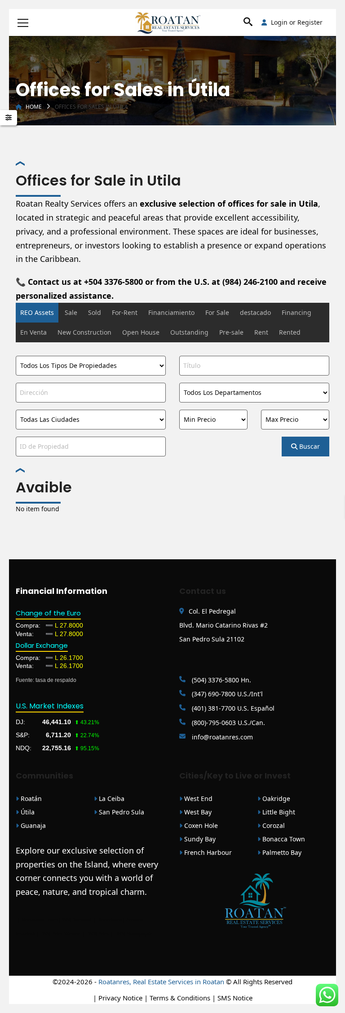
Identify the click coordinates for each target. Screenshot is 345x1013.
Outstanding (189, 332)
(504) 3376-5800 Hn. (220, 680)
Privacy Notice (120, 997)
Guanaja (32, 825)
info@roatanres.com (221, 737)
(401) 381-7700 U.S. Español (232, 708)
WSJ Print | (101, 933)
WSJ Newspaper (134, 933)
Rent (261, 332)
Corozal (273, 825)
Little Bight (278, 812)
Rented (290, 332)
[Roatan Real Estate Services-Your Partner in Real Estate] (172, 22)
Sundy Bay (199, 839)
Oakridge (275, 798)
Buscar (308, 446)
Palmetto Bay (281, 852)
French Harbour (207, 852)
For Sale (217, 312)
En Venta (33, 332)
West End (197, 798)
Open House (140, 332)
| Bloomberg (107, 919)
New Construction (84, 332)
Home (34, 107)
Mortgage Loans (39, 919)
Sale (71, 312)
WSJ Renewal (77, 919)
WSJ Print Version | (64, 933)
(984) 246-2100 (250, 281)
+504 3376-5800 (113, 281)
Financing (296, 312)
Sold (94, 312)
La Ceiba (110, 798)
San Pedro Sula (120, 812)
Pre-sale (231, 332)
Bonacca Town (283, 839)
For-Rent (124, 312)
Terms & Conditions (180, 997)
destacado (255, 312)
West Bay (197, 812)
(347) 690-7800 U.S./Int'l (226, 694)
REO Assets (37, 312)
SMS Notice (234, 997)
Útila (27, 812)
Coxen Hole (200, 825)
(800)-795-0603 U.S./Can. (227, 722)
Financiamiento (171, 312)
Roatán (30, 798)
